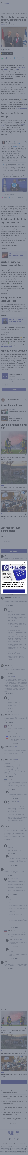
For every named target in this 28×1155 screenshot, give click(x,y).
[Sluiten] (25, 562)
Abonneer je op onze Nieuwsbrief (14, 591)
